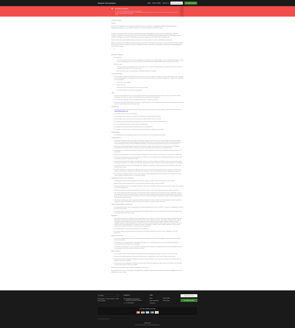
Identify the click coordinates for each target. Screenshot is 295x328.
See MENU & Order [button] (191, 3)
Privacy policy (101, 298)
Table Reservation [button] (177, 3)
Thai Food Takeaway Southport (103, 318)
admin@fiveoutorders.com (121, 111)
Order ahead (166, 300)
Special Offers (156, 3)
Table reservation (154, 300)
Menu (149, 3)
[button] (182, 11)
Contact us (165, 3)
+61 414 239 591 (129, 303)
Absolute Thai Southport (107, 3)
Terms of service (110, 298)
